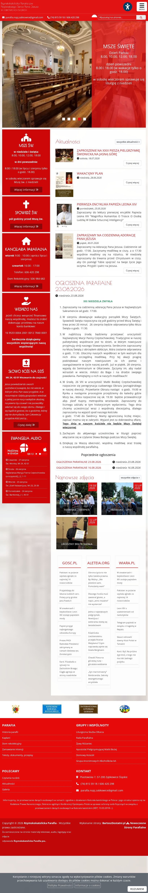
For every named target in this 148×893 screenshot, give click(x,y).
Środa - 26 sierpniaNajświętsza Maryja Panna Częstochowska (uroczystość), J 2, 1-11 (25, 473)
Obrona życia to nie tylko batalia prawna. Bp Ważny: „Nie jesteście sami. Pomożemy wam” (98, 579)
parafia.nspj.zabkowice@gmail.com (24, 17)
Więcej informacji (25, 189)
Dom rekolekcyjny (11, 743)
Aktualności (67, 141)
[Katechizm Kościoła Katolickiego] (48, 709)
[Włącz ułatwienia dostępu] (127, 6)
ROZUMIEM (137, 889)
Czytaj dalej (25, 425)
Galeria (6, 789)
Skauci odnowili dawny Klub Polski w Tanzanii (126, 640)
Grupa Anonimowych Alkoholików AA (96, 760)
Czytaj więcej (132, 163)
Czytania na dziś (10, 777)
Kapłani (6, 737)
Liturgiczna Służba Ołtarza (90, 732)
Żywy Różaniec (84, 743)
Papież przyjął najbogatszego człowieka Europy (68, 629)
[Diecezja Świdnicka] (11, 709)
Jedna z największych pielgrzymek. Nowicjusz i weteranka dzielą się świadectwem (98, 618)
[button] (63, 119)
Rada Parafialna (84, 737)
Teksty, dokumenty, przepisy (17, 755)
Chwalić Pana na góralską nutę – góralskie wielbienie (97, 661)
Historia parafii (10, 732)
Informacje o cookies (87, 885)
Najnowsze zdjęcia (74, 477)
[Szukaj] (141, 17)
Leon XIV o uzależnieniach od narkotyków (125, 611)
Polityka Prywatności (60, 885)
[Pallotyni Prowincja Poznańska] (120, 709)
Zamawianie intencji (12, 749)
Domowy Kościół (85, 755)
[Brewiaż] (84, 709)
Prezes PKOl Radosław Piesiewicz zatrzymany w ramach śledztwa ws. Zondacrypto (69, 647)
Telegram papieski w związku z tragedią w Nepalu (126, 626)
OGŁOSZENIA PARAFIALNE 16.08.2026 (78, 467)
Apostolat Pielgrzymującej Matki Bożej (96, 749)
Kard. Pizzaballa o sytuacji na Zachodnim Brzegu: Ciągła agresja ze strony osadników (69, 668)
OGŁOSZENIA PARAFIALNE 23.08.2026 (83, 286)
